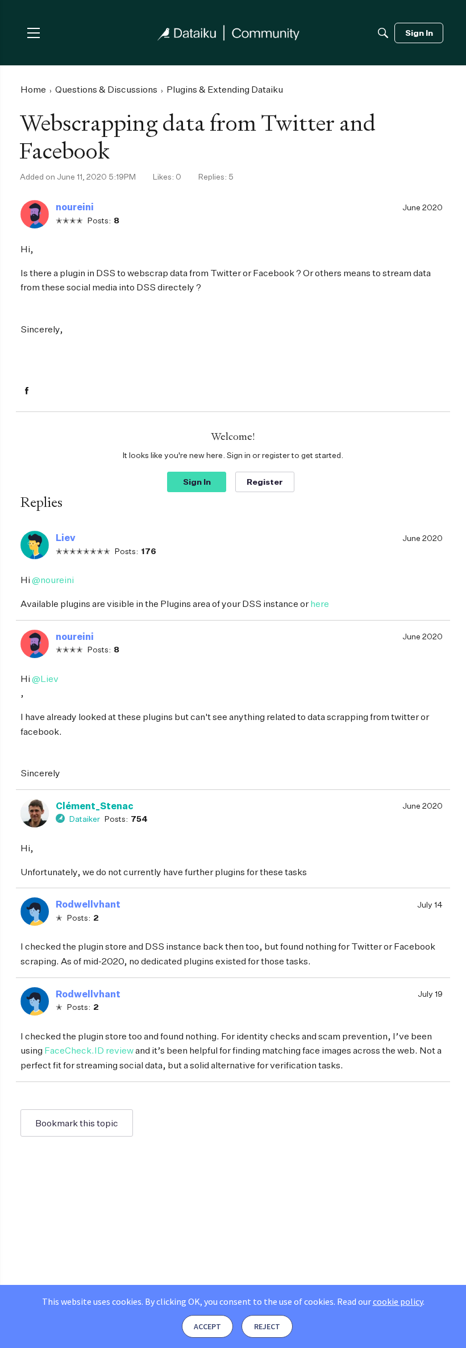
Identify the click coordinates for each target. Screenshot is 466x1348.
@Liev (45, 678)
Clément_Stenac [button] (95, 806)
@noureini (53, 579)
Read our (380, 1301)
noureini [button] (75, 207)
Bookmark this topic (76, 1123)
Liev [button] (66, 537)
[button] (34, 214)
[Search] (383, 33)
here (319, 603)
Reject (267, 1326)
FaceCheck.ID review (89, 1050)
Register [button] (265, 481)
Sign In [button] (197, 481)
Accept (207, 1326)
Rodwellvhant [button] (88, 904)
